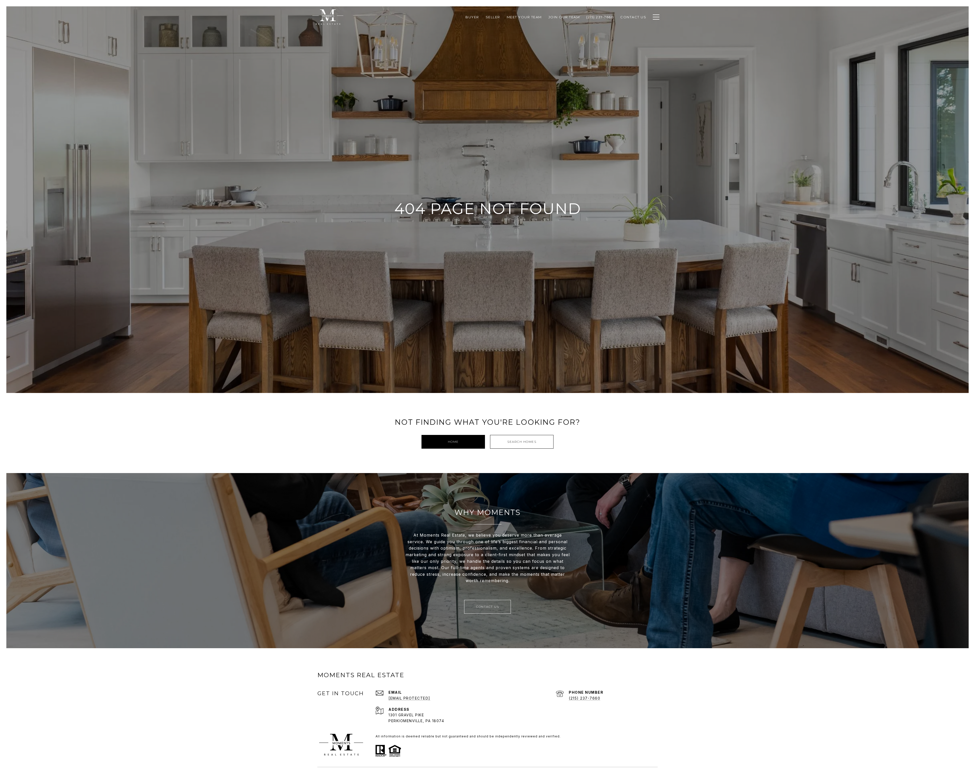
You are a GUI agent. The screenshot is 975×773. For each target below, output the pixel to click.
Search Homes (521, 442)
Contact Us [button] (487, 607)
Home (453, 442)
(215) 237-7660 (584, 698)
